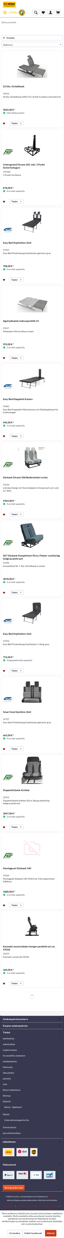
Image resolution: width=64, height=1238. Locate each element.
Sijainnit (7, 1101)
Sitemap (7, 1095)
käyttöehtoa (8, 1038)
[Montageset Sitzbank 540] (32, 848)
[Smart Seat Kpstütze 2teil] (32, 692)
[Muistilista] (43, 12)
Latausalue (9, 1206)
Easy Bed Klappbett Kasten (18, 399)
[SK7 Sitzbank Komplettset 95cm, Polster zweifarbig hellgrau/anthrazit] (32, 535)
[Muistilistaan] (4, 123)
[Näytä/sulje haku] (35, 12)
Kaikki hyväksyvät (33, 1233)
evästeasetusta (10, 1061)
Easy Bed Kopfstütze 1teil (17, 633)
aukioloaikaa (9, 1044)
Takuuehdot (8, 1072)
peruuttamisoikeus (12, 1133)
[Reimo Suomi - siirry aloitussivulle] (9, 5)
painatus (7, 1078)
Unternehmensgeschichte (16, 1120)
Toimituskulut (9, 1127)
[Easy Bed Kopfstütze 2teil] (32, 223)
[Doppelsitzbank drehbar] (32, 770)
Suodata (10, 37)
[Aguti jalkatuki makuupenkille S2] (32, 301)
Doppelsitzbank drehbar (16, 790)
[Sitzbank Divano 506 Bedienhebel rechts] (32, 457)
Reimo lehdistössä (11, 1090)
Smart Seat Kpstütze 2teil (17, 711)
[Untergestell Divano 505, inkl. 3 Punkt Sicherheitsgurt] (32, 144)
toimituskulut (53, 1196)
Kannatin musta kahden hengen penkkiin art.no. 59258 (29, 948)
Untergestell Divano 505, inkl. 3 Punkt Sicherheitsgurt (24, 166)
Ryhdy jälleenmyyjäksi (47, 1206)
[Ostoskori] (58, 12)
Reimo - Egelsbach (13, 1107)
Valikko (13, 12)
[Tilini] (50, 12)
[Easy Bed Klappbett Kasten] (32, 379)
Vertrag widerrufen (13, 1187)
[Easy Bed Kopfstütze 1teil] (32, 614)
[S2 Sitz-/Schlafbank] (32, 66)
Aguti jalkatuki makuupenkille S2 (21, 320)
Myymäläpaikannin (25, 1206)
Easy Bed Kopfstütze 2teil (17, 242)
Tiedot (14, 123)
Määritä (51, 1233)
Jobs (5, 1084)
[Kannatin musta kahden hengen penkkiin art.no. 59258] (32, 926)
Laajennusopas (10, 1050)
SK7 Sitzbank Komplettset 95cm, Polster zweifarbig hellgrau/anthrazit (31, 557)
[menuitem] (10, 12)
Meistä (6, 1114)
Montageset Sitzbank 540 (17, 868)
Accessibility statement (14, 1055)
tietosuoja (7, 1067)
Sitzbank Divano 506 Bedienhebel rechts (25, 477)
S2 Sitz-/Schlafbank (13, 86)
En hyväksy (14, 1233)
